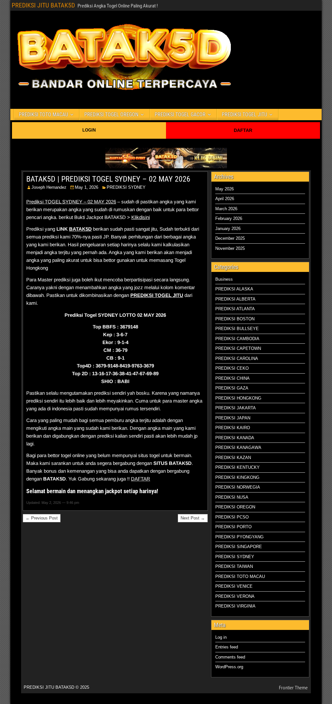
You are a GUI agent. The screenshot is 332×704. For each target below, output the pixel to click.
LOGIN (89, 130)
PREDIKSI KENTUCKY (237, 467)
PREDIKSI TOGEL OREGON (111, 114)
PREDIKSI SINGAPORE (238, 546)
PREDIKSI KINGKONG (237, 477)
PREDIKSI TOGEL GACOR (180, 114)
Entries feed (226, 647)
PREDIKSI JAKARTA (235, 407)
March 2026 (226, 208)
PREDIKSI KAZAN (233, 457)
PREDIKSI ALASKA (234, 289)
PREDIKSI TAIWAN (234, 566)
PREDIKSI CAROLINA (236, 358)
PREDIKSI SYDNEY (126, 187)
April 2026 (224, 198)
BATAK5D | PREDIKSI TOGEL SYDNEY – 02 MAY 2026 (108, 179)
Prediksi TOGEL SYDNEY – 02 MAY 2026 (71, 201)
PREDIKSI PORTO (233, 526)
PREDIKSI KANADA (234, 437)
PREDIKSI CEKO (232, 368)
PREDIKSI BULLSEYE (237, 328)
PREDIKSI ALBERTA (235, 299)
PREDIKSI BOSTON (235, 318)
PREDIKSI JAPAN (232, 418)
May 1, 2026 (86, 187)
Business (224, 279)
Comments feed (230, 657)
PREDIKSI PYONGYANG (239, 536)
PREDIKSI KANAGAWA (238, 447)
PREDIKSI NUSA (231, 497)
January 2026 (228, 228)
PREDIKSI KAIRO (232, 427)
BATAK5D (80, 229)
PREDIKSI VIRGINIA (235, 606)
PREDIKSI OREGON (235, 507)
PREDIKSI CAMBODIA (237, 338)
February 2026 (228, 218)
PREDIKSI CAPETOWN (238, 348)
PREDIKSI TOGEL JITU (244, 114)
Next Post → (193, 518)
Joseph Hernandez (48, 187)
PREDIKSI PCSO (232, 517)
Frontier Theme (293, 688)
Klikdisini (140, 217)
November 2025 (230, 248)
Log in (221, 637)
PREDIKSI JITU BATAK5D (43, 5)
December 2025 (230, 238)
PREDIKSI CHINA (232, 378)
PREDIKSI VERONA (235, 596)
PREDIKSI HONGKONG (238, 398)
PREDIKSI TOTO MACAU (43, 114)
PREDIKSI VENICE (234, 586)
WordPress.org (229, 666)
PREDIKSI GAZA (231, 388)
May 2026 (224, 188)
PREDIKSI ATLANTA (235, 308)
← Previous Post (42, 518)
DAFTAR (243, 130)
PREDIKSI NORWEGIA (237, 487)
